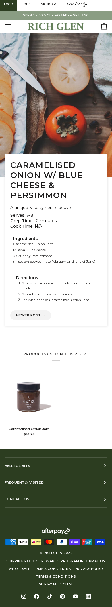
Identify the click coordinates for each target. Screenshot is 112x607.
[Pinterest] (62, 596)
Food (8, 4)
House (27, 4)
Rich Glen (53, 553)
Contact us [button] (17, 499)
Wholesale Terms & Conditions (39, 569)
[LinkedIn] (88, 596)
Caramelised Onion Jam (29, 429)
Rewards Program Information (73, 561)
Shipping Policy (21, 561)
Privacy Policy (89, 569)
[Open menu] (13, 26)
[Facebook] (37, 596)
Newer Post (30, 315)
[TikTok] (50, 596)
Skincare (50, 4)
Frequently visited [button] (24, 482)
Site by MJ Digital (56, 584)
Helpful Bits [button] (17, 466)
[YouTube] (75, 596)
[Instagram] (24, 596)
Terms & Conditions (56, 576)
